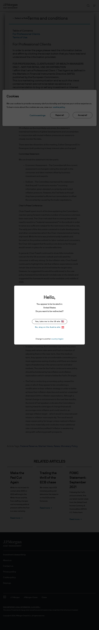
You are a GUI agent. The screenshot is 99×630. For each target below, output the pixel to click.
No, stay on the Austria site (47, 327)
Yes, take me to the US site (47, 321)
